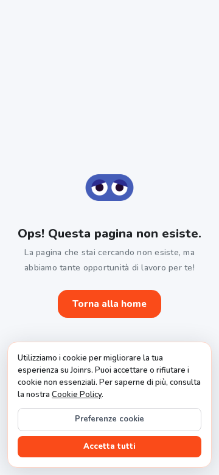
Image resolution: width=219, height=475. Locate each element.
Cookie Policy (77, 394)
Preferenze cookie (109, 418)
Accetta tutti (109, 446)
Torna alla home (109, 304)
